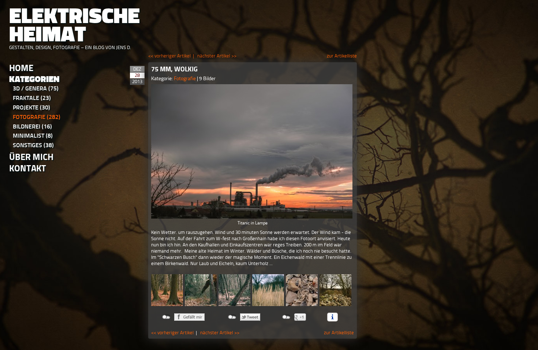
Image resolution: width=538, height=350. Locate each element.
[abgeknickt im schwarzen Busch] (201, 290)
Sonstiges (33, 145)
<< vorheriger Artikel (169, 56)
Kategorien (34, 79)
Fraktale (32, 97)
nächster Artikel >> (216, 56)
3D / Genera (36, 88)
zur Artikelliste (342, 56)
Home (21, 68)
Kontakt (27, 168)
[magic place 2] (234, 290)
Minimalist (33, 135)
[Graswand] (268, 290)
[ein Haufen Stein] (302, 290)
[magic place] (167, 290)
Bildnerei (32, 126)
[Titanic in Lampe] (252, 151)
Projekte (31, 107)
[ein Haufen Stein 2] (335, 290)
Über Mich (31, 157)
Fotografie (36, 116)
